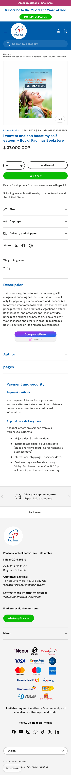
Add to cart (47, 165)
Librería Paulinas (12, 130)
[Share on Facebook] (23, 245)
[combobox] (35, 43)
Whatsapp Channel (18, 618)
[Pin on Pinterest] (30, 245)
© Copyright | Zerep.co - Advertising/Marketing (25, 767)
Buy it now (36, 175)
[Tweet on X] (16, 245)
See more (47, 3)
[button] (65, 31)
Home (6, 54)
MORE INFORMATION (35, 16)
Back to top (35, 512)
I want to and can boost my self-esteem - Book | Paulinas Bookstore (34, 57)
